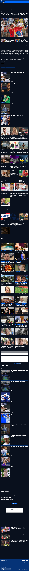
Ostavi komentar (18, 363)
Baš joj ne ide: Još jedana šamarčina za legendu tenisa (19, 371)
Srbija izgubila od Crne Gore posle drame (18, 83)
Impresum (25, 564)
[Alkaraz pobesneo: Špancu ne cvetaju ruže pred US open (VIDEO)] (5, 462)
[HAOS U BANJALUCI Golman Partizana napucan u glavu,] (17, 40)
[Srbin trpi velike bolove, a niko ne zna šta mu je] (5, 397)
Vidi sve (14, 503)
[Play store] (3, 569)
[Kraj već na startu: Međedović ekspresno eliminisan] (5, 440)
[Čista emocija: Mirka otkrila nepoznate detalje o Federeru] (5, 472)
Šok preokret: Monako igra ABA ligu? (6, 497)
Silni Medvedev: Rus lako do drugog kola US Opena (19, 414)
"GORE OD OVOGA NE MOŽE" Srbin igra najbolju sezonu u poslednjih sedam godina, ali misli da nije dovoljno (19, 541)
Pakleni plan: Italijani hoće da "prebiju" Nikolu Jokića (10, 493)
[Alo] (1, 0)
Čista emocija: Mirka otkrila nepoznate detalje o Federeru (19, 468)
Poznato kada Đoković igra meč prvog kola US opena (19, 94)
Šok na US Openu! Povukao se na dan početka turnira (19, 447)
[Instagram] (24, 560)
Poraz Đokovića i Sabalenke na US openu (18, 115)
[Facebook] (23, 560)
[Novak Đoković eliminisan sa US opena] (5, 408)
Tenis (2, 11)
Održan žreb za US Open (15, 104)
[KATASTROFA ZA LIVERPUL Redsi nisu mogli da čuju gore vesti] (5, 536)
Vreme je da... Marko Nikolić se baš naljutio (7, 499)
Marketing (25, 563)
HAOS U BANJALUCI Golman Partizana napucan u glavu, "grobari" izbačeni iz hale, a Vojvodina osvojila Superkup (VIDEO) (24, 40)
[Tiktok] (27, 560)
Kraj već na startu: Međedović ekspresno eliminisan (18, 436)
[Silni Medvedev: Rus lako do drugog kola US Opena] (5, 418)
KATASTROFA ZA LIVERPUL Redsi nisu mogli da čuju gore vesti (19, 534)
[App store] (8, 569)
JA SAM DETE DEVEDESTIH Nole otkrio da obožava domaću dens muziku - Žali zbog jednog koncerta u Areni (10, 40)
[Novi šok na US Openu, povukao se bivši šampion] (5, 429)
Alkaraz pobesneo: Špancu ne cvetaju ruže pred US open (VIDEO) (19, 457)
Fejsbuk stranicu (24, 65)
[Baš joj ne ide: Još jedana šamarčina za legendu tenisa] (5, 375)
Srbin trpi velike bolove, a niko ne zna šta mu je (19, 392)
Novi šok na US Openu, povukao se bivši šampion (18, 425)
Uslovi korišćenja (26, 562)
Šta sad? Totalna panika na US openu (18, 381)
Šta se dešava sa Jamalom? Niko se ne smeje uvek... (8, 495)
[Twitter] (26, 560)
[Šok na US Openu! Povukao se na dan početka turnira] (5, 451)
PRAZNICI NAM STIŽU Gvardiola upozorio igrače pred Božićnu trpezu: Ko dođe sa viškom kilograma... (19, 528)
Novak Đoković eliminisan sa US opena (18, 72)
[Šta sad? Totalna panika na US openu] (5, 386)
